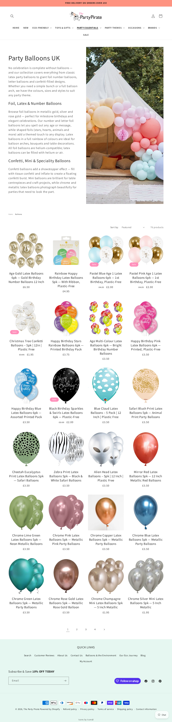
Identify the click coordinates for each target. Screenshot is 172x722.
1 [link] (68, 629)
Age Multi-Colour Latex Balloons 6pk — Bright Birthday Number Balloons (106, 347)
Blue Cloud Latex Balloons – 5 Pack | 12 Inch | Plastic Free (106, 412)
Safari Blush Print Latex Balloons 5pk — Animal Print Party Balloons (145, 412)
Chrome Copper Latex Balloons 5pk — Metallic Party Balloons (106, 539)
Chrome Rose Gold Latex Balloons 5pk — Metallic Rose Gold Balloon (66, 603)
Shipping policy (125, 709)
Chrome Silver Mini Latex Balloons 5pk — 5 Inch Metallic (145, 603)
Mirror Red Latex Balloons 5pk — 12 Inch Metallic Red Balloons (145, 476)
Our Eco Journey (128, 655)
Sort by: (114, 227)
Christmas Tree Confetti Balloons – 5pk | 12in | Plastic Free (26, 345)
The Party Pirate (31, 709)
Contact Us (77, 655)
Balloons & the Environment (101, 655)
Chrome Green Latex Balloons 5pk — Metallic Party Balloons (26, 603)
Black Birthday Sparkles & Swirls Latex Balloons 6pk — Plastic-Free (66, 412)
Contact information (146, 709)
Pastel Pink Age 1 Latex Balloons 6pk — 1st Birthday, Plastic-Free (146, 277)
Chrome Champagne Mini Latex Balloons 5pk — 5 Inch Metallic (106, 603)
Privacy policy (87, 709)
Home (10, 214)
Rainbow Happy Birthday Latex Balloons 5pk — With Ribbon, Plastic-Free (66, 279)
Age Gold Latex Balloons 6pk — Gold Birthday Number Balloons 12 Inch (26, 277)
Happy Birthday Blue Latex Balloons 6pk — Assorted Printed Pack (26, 412)
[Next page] (104, 629)
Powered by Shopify (50, 709)
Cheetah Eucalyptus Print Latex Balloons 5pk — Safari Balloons (26, 476)
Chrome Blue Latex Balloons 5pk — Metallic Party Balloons (146, 539)
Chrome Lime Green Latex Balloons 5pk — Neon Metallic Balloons (26, 539)
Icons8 (90, 719)
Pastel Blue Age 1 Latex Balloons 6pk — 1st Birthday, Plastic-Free (106, 277)
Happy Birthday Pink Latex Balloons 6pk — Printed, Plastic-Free (146, 345)
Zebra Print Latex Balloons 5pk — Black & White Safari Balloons (66, 476)
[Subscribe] (65, 681)
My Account (86, 661)
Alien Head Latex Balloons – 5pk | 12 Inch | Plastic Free (105, 476)
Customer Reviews (44, 655)
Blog (143, 655)
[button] (12, 16)
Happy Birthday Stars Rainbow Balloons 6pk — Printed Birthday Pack (66, 345)
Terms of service (106, 709)
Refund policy (70, 709)
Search (27, 655)
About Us (62, 655)
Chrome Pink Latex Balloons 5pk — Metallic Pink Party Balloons (66, 539)
